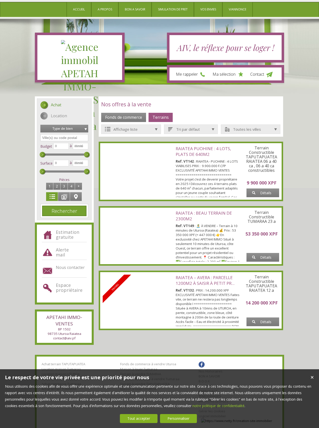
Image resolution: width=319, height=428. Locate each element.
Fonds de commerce (123, 117)
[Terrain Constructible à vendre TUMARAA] (138, 235)
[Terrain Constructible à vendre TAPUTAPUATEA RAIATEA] (138, 170)
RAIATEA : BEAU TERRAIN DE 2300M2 (204, 216)
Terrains (161, 117)
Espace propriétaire (69, 287)
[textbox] (64, 137)
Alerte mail (62, 252)
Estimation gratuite (67, 234)
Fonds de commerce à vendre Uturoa (148, 364)
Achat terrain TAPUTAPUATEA (63, 364)
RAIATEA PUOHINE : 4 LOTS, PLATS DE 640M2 (203, 151)
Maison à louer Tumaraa (138, 369)
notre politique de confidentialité (218, 405)
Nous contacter (70, 267)
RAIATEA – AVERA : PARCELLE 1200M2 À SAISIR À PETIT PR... (205, 280)
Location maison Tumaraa (61, 369)
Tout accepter (138, 418)
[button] (50, 105)
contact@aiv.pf (64, 338)
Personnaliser (178, 418)
